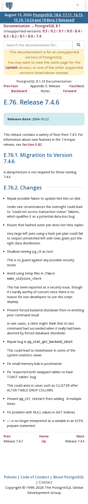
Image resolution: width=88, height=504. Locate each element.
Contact (45, 482)
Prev (7, 86)
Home (44, 436)
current (11, 67)
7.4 (38, 36)
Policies (10, 477)
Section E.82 (32, 144)
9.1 (61, 31)
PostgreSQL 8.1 (48, 26)
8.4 (77, 31)
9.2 (53, 31)
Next (80, 86)
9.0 (69, 31)
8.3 (6, 36)
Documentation (17, 26)
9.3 (44, 31)
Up (44, 441)
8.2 (14, 36)
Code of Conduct (35, 477)
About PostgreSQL (68, 477)
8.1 (22, 36)
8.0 (30, 36)
